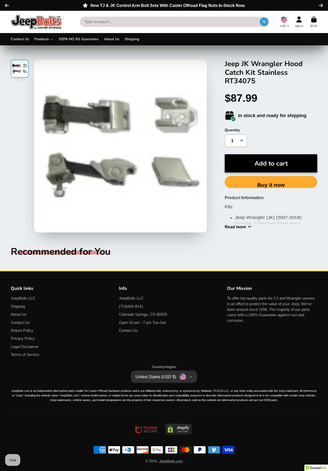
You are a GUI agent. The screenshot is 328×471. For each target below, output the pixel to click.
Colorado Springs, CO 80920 (143, 314)
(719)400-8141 (131, 306)
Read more (235, 226)
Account (299, 21)
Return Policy (22, 330)
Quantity (232, 130)
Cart (313, 21)
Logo (36, 22)
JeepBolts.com (171, 461)
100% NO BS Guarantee (78, 39)
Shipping (132, 39)
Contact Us (20, 39)
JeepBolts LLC (23, 298)
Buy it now (271, 185)
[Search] (264, 21)
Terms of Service (25, 354)
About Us (111, 39)
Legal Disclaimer (25, 346)
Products (41, 39)
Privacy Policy (23, 338)
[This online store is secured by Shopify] (178, 439)
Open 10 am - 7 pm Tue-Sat (142, 322)
